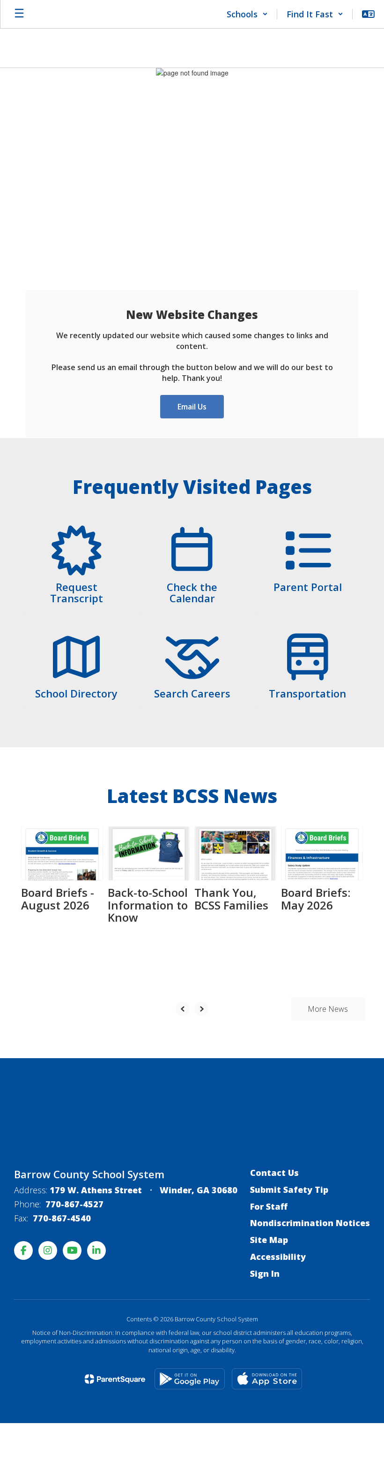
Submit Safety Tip (289, 1189)
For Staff (269, 1206)
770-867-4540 (62, 1218)
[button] (247, 14)
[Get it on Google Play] (190, 1378)
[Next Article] (201, 1009)
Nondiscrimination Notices (310, 1222)
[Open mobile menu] (19, 14)
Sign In (265, 1273)
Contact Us (274, 1172)
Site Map (269, 1239)
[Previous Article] (183, 1009)
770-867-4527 (74, 1204)
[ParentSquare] (115, 1379)
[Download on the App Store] (267, 1378)
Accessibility (278, 1256)
